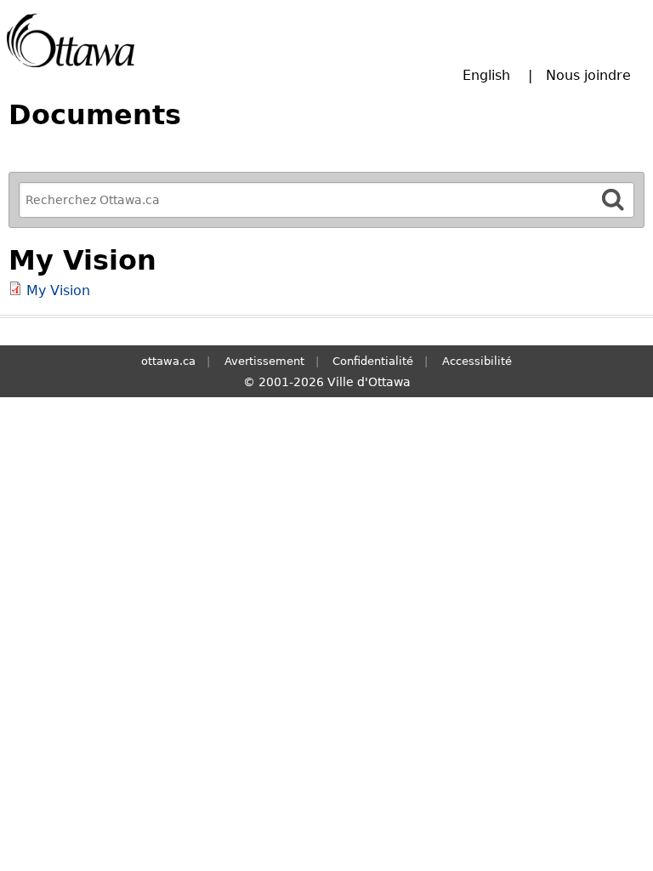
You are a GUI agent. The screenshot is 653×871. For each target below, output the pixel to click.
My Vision (58, 290)
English (486, 75)
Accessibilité (477, 361)
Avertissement (264, 361)
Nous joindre (588, 75)
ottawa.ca (168, 361)
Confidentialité (372, 361)
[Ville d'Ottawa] (70, 40)
